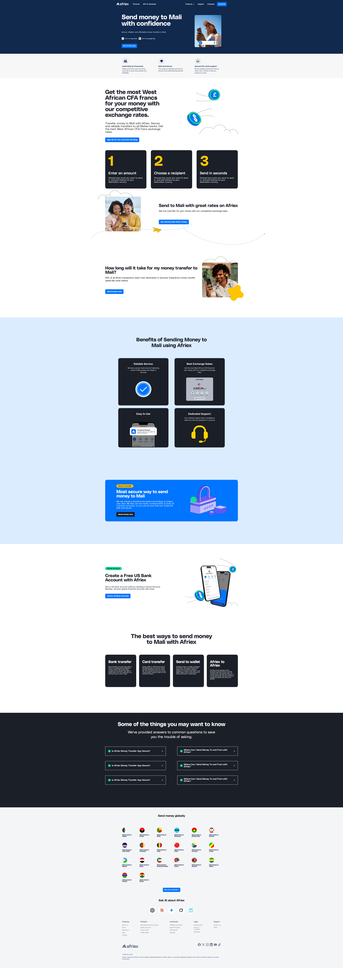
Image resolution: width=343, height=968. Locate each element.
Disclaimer (197, 932)
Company (211, 4)
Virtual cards (145, 930)
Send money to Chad (161, 850)
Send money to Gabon (213, 865)
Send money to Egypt (144, 865)
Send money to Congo (213, 850)
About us (125, 925)
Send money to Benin (161, 835)
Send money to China (179, 850)
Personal (136, 4)
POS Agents (174, 930)
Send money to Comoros (196, 850)
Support (201, 4)
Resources (125, 930)
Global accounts (146, 927)
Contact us (217, 925)
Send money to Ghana (144, 880)
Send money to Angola (144, 835)
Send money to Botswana (179, 835)
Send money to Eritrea (179, 865)
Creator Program (175, 927)
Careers (124, 935)
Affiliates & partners (176, 925)
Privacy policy (198, 925)
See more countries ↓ (171, 889)
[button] (189, 4)
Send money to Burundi (213, 835)
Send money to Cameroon (144, 850)
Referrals (172, 932)
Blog (123, 932)
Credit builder (145, 932)
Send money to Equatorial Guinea (162, 865)
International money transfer (149, 925)
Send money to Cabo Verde (127, 850)
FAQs (215, 927)
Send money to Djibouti (127, 865)
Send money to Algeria (127, 835)
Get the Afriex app (129, 46)
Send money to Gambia (127, 880)
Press (124, 927)
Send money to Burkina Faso (196, 835)
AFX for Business (149, 4)
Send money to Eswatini (196, 865)
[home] (122, 4)
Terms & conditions (197, 928)
